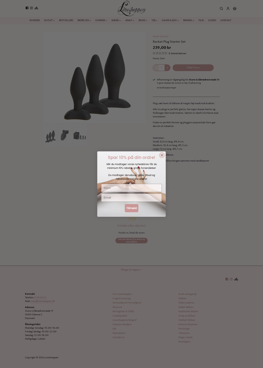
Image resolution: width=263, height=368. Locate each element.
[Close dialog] (162, 155)
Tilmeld (131, 208)
